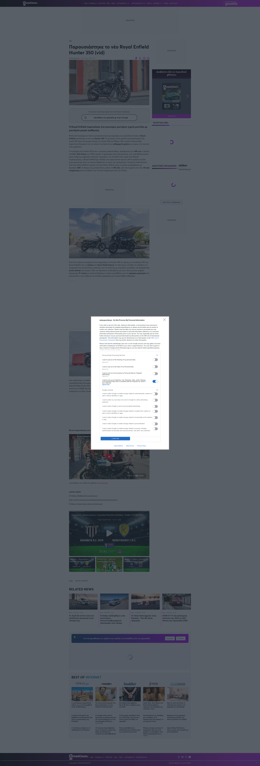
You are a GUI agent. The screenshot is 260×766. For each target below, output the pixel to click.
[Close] (165, 320)
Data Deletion (118, 446)
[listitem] (130, 355)
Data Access (130, 446)
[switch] (155, 359)
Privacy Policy (141, 446)
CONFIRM (115, 438)
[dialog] (130, 383)
